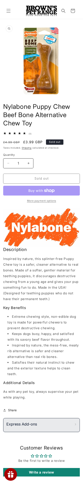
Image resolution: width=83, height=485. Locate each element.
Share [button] (12, 410)
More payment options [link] (41, 200)
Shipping (26, 147)
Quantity (9, 154)
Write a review (41, 472)
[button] (8, 11)
